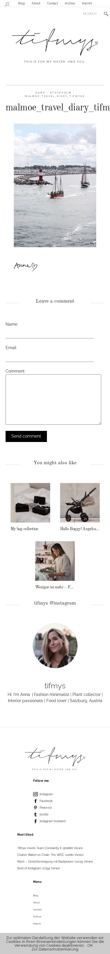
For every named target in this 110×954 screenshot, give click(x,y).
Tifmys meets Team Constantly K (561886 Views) (50, 848)
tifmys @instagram (55, 603)
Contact (52, 3)
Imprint (87, 3)
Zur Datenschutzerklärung (55, 949)
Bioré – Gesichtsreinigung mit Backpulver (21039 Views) (55, 861)
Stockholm (61, 92)
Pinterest (46, 807)
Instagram (46, 794)
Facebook (46, 801)
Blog (21, 3)
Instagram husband (52, 821)
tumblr (44, 814)
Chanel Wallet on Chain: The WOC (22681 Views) (50, 854)
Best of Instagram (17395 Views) (38, 868)
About (36, 3)
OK (90, 945)
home (40, 92)
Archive (70, 3)
